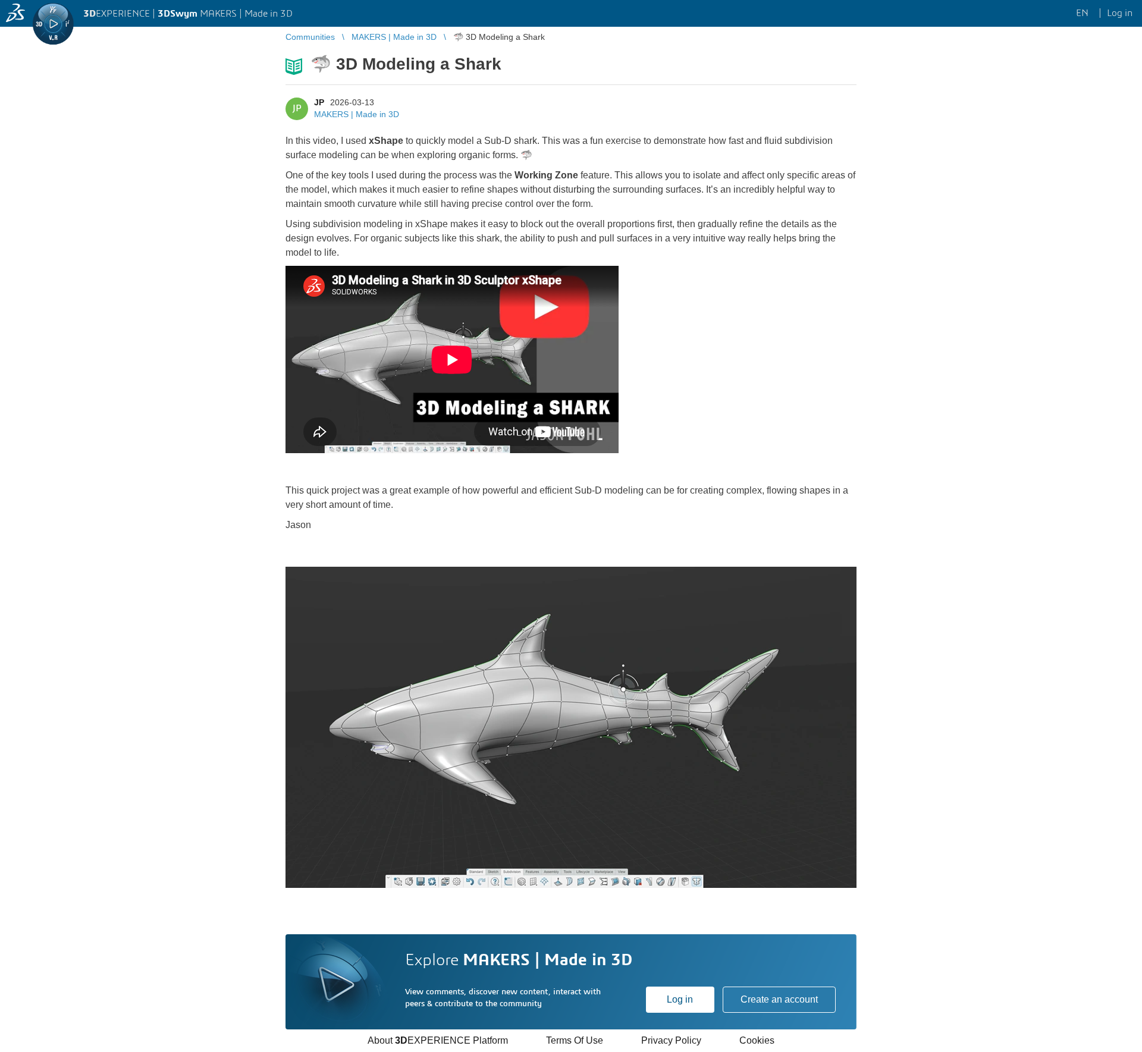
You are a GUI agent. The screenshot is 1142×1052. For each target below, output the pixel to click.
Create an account (779, 999)
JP (319, 102)
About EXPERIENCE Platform (438, 1040)
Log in (680, 999)
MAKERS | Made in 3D (356, 114)
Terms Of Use (574, 1040)
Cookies (756, 1040)
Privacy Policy (671, 1040)
